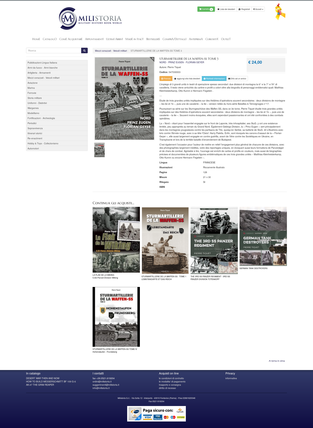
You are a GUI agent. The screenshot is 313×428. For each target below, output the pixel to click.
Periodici (32, 123)
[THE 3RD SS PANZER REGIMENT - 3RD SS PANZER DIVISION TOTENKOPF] (214, 240)
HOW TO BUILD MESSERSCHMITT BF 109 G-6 (51, 381)
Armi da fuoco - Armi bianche (43, 67)
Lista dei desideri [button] (227, 9)
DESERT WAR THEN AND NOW (42, 378)
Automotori (33, 148)
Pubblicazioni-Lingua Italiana (42, 62)
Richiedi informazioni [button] (215, 78)
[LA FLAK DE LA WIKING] (116, 240)
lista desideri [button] (188, 78)
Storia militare (35, 98)
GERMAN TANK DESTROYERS (253, 268)
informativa (231, 378)
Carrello (206, 9)
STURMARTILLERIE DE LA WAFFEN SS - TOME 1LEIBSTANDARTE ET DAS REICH (164, 277)
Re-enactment (35, 138)
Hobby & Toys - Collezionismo (43, 143)
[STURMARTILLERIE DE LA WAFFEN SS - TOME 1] (165, 240)
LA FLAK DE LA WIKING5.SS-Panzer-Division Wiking (105, 276)
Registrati (245, 9)
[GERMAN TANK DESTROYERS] (263, 236)
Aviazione (32, 82)
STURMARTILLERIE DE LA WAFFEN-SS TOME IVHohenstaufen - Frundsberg (115, 350)
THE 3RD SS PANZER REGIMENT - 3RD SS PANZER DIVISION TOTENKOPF (210, 277)
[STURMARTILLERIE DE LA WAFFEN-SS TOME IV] (116, 317)
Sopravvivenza (35, 128)
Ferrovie (32, 92)
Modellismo (33, 113)
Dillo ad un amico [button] (238, 78)
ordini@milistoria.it (102, 381)
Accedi (258, 9)
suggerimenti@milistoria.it (106, 384)
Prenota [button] (167, 78)
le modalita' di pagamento (172, 381)
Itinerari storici (35, 133)
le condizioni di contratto (171, 378)
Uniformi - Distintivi (37, 103)
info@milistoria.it (101, 388)
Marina (31, 87)
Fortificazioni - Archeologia (41, 118)
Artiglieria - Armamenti (39, 72)
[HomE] (90, 18)
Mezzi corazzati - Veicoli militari (111, 50)
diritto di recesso (167, 388)
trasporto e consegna (170, 384)
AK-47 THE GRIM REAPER (40, 384)
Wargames (33, 108)
